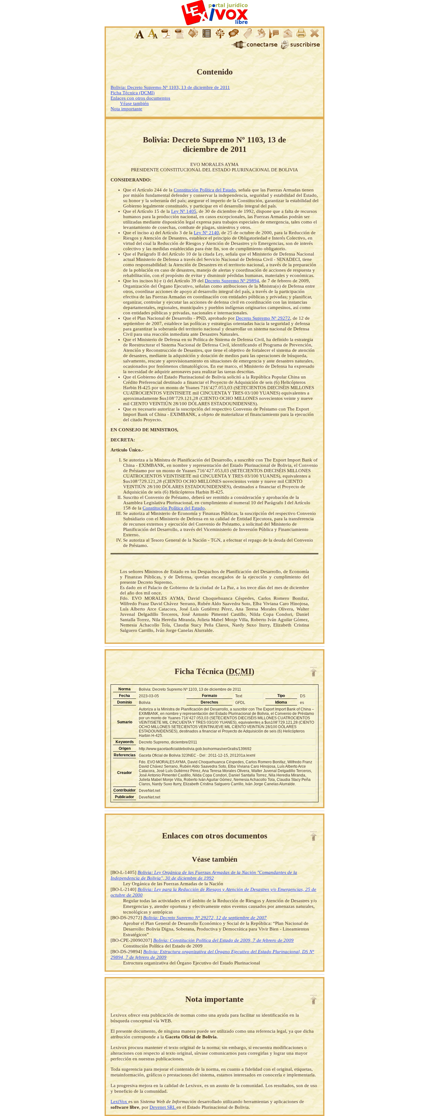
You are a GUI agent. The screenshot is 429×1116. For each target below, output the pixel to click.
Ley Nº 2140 (206, 232)
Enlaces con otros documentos (140, 98)
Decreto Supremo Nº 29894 (232, 280)
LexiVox (119, 1101)
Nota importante (126, 108)
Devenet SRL (162, 1107)
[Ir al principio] (313, 672)
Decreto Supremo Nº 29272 (263, 318)
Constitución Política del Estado (205, 189)
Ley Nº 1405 (183, 211)
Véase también (134, 103)
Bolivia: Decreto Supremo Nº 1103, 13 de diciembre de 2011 (170, 87)
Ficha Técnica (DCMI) (133, 92)
